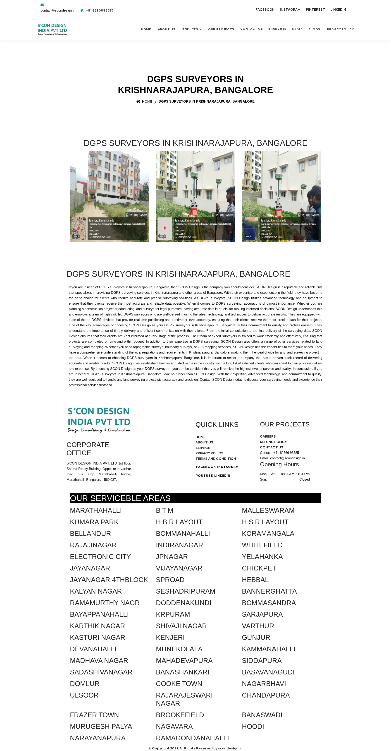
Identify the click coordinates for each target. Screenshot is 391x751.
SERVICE (203, 447)
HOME (201, 436)
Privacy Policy (340, 29)
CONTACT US (251, 28)
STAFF (297, 28)
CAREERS (268, 436)
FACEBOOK (265, 9)
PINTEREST (315, 9)
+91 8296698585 (99, 10)
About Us (166, 29)
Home (146, 29)
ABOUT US (204, 442)
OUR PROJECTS (221, 29)
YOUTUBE (204, 475)
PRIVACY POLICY (209, 453)
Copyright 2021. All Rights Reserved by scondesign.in (197, 748)
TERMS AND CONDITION (216, 458)
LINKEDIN (338, 9)
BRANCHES (277, 28)
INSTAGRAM (290, 9)
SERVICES (190, 29)
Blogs (314, 29)
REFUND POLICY (273, 441)
